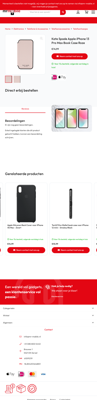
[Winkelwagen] (86, 12)
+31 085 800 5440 (32, 344)
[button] (93, 12)
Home (7, 29)
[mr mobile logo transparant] (11, 12)
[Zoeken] (63, 12)
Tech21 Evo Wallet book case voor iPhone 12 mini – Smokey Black (70, 226)
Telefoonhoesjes (80, 29)
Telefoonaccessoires (60, 29)
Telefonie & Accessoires (37, 29)
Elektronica (19, 29)
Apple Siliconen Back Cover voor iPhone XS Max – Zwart (25, 226)
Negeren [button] (62, 6)
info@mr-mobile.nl (32, 336)
